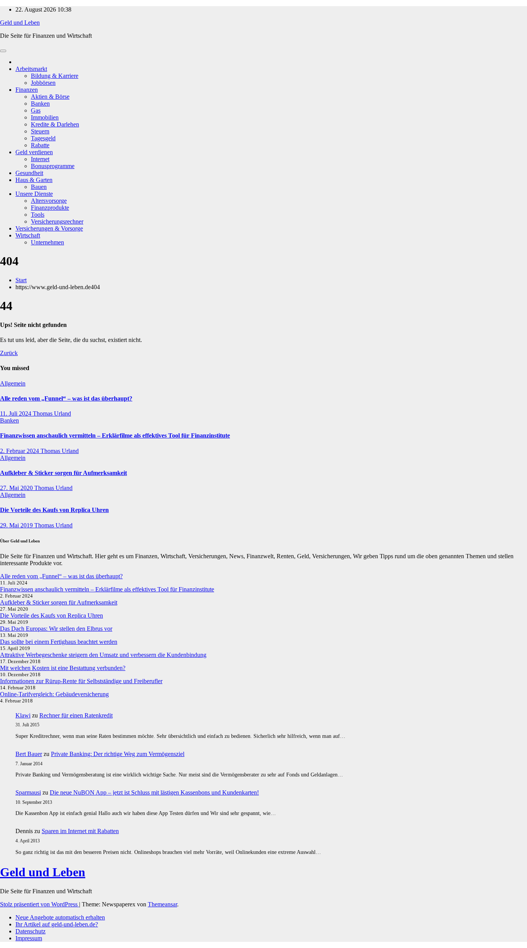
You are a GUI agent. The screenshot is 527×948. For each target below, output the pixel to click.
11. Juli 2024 (16, 413)
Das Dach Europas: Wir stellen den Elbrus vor (56, 628)
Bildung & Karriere (54, 75)
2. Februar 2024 (20, 451)
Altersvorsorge (49, 200)
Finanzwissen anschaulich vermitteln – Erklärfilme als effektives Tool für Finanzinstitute (115, 435)
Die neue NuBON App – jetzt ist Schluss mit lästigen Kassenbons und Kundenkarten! (154, 792)
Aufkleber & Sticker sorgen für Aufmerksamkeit (63, 473)
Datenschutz (30, 931)
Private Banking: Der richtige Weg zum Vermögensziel (117, 754)
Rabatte (40, 145)
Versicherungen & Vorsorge (49, 228)
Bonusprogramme (52, 166)
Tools (37, 214)
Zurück (9, 353)
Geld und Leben (20, 22)
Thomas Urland (52, 413)
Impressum (28, 938)
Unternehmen (47, 242)
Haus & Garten (33, 180)
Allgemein (12, 383)
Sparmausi (28, 792)
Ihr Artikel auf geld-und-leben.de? (56, 924)
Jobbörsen (43, 82)
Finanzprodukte (50, 207)
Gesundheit (29, 173)
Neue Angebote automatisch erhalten (60, 917)
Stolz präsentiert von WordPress (39, 904)
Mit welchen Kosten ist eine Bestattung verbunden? (62, 668)
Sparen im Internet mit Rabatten (80, 831)
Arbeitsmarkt (31, 69)
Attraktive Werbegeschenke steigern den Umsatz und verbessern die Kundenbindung (103, 655)
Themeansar (162, 904)
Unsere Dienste (34, 193)
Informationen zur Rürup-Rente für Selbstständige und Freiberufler (81, 681)
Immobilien (45, 117)
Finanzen (26, 89)
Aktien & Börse (50, 96)
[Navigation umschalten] (3, 51)
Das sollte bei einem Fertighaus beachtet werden (58, 641)
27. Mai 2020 (17, 488)
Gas (36, 110)
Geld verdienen (34, 152)
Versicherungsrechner (57, 221)
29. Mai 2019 (17, 525)
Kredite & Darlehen (55, 124)
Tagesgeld (43, 138)
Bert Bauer (28, 754)
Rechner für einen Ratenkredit (76, 715)
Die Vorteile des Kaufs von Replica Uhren (54, 510)
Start (21, 280)
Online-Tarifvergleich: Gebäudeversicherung (54, 694)
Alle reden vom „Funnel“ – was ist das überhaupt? (66, 398)
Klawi (22, 715)
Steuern (40, 131)
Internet (40, 159)
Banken (40, 103)
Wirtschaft (27, 235)
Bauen (39, 187)
